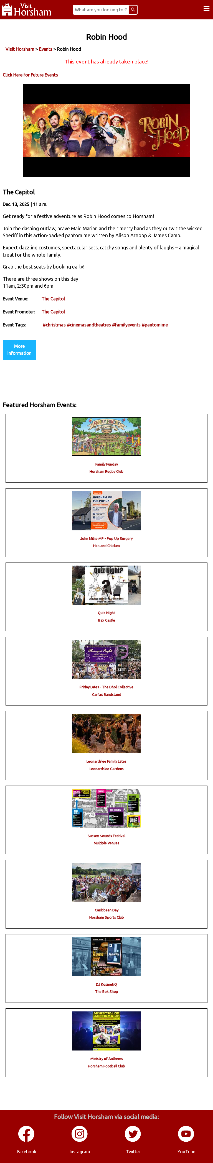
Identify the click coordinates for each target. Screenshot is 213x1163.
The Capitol (53, 298)
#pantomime (155, 324)
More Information (19, 350)
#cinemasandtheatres (89, 324)
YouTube (186, 1151)
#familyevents (126, 324)
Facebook (26, 1151)
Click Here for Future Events (30, 74)
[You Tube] (186, 1140)
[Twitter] (133, 1140)
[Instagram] (79, 1140)
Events (45, 49)
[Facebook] (26, 1140)
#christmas (54, 324)
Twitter (133, 1151)
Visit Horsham (20, 49)
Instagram (80, 1151)
